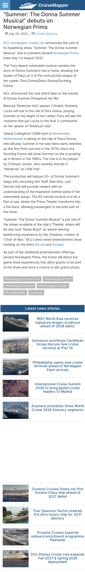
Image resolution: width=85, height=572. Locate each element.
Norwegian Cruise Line (23, 279)
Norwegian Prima (66, 53)
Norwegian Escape (53, 286)
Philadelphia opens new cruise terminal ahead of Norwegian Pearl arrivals (58, 366)
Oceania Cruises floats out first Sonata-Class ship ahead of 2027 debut (57, 492)
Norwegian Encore (20, 286)
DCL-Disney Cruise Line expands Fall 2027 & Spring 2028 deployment (57, 558)
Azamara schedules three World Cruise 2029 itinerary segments (57, 408)
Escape (58, 244)
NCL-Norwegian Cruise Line (23, 43)
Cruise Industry (46, 33)
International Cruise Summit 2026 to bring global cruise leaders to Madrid (58, 388)
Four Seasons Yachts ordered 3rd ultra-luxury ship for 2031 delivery (57, 514)
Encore (40, 244)
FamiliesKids (16, 292)
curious (37, 292)
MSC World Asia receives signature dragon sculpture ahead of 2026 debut (57, 322)
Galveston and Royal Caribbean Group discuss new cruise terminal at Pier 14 (58, 344)
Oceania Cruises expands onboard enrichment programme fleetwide (57, 536)
